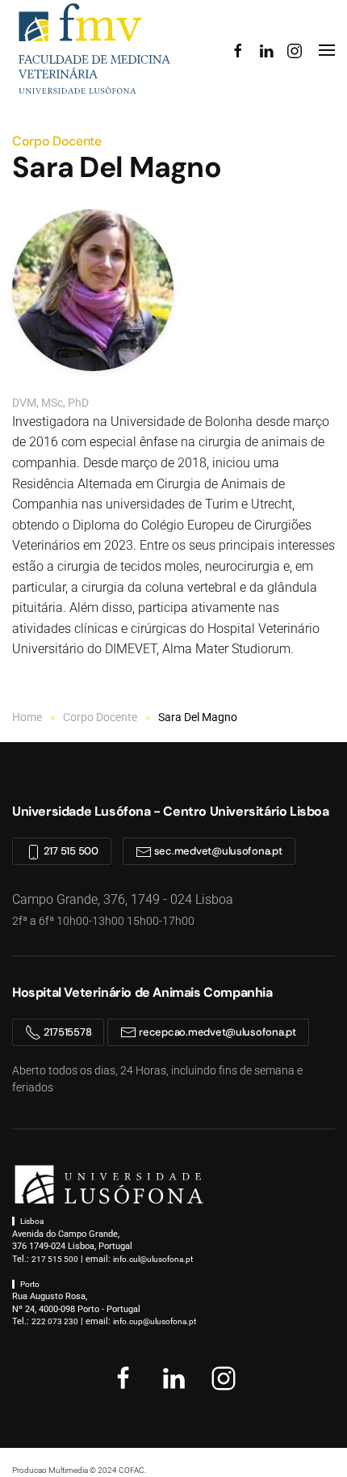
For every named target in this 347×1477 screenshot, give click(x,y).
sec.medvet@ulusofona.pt (217, 851)
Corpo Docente (57, 141)
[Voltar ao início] (93, 50)
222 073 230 (54, 1321)
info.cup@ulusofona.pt (154, 1321)
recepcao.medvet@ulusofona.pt (215, 1032)
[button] (327, 50)
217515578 (66, 1032)
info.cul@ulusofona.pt (153, 1259)
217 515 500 (69, 851)
